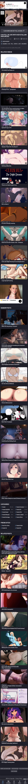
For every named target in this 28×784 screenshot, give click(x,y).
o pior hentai (14, 771)
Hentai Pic (19, 528)
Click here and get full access (13, 30)
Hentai (15, 43)
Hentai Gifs (22, 512)
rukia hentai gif (14, 768)
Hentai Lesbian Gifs (22, 514)
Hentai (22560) (5, 9)
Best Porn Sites (5, 525)
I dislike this (24, 38)
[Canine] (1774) (15, 9)
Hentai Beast (6, 41)
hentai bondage (7, 517)
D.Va (9, 43)
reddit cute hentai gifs (5, 768)
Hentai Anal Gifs (7, 509)
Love (19, 43)
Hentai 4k (4, 528)
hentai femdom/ (22, 507)
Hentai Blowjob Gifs (7, 514)
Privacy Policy (18, 778)
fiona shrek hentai (23, 768)
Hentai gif (22, 509)
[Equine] (5, 43)
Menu (25, 779)
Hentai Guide (20, 525)
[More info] (26, 68)
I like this (18, 38)
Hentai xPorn (22, 517)
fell (12, 43)
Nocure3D (24, 43)
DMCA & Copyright (10, 778)
